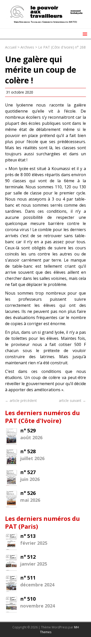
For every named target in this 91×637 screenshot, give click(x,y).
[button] (84, 33)
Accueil (10, 47)
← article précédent (21, 400)
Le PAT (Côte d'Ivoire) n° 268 (62, 47)
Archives (27, 47)
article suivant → (72, 400)
